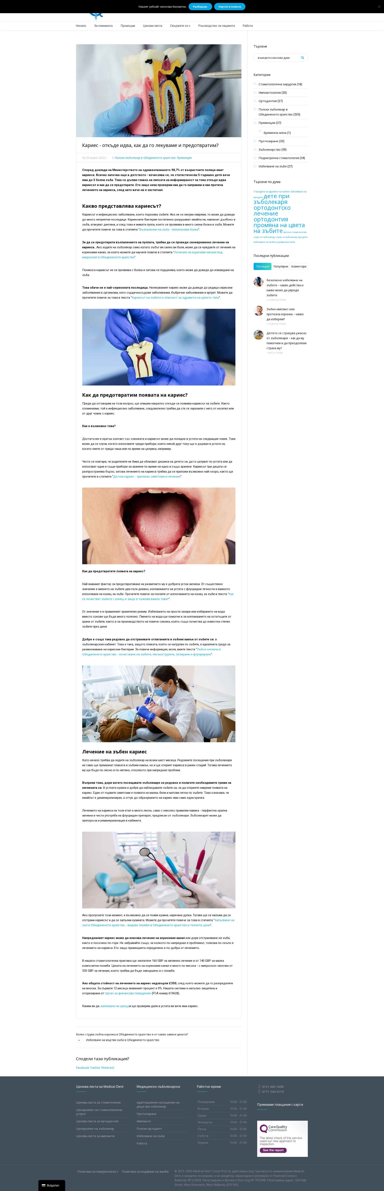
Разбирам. (200, 6)
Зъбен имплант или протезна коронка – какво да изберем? (285, 314)
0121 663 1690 (273, 1087)
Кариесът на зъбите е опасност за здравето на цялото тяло (175, 297)
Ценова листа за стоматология (98, 1102)
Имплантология (270, 92)
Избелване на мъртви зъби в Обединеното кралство (122, 1040)
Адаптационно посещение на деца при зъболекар (158, 1104)
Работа (142, 1143)
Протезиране (268, 141)
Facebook (82, 1068)
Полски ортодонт (149, 1128)
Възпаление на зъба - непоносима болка (168, 229)
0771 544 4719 (272, 1092)
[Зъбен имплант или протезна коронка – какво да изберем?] (259, 311)
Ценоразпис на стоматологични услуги (99, 1112)
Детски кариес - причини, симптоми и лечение (146, 476)
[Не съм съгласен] (379, 7)
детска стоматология (295, 232)
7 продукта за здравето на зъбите (272, 191)
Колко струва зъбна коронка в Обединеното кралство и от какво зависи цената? (132, 1034)
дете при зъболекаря (272, 199)
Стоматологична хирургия (277, 84)
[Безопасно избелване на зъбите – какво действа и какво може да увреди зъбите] (259, 282)
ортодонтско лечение (272, 210)
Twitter (95, 1068)
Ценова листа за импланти (95, 1136)
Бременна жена (275, 133)
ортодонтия (271, 219)
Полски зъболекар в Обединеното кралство (145, 158)
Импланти (144, 1121)
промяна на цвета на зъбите (279, 228)
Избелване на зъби (273, 166)
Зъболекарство (270, 149)
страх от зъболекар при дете (292, 237)
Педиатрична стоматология (279, 158)
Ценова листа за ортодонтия (97, 1121)
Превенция (184, 158)
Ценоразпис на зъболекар (95, 1128)
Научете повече (230, 6)
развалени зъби (286, 242)
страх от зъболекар (264, 237)
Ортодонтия (268, 101)
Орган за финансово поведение (128, 993)
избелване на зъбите (265, 242)
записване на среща (114, 1006)
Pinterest (107, 1068)
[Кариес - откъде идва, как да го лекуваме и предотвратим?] (158, 90)
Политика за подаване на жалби (145, 1171)
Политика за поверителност (97, 1171)
